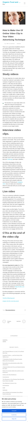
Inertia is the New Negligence (9, 374)
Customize (14, 414)
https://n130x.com (19, 286)
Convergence (6, 377)
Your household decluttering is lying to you (13, 396)
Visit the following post (8, 298)
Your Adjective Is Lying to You (9, 383)
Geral (4, 341)
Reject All (14, 418)
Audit (4, 387)
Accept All (14, 410)
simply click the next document (11, 301)
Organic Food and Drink (13, 2)
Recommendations (10, 310)
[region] (14, 409)
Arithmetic (5, 390)
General (19, 43)
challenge (9, 159)
